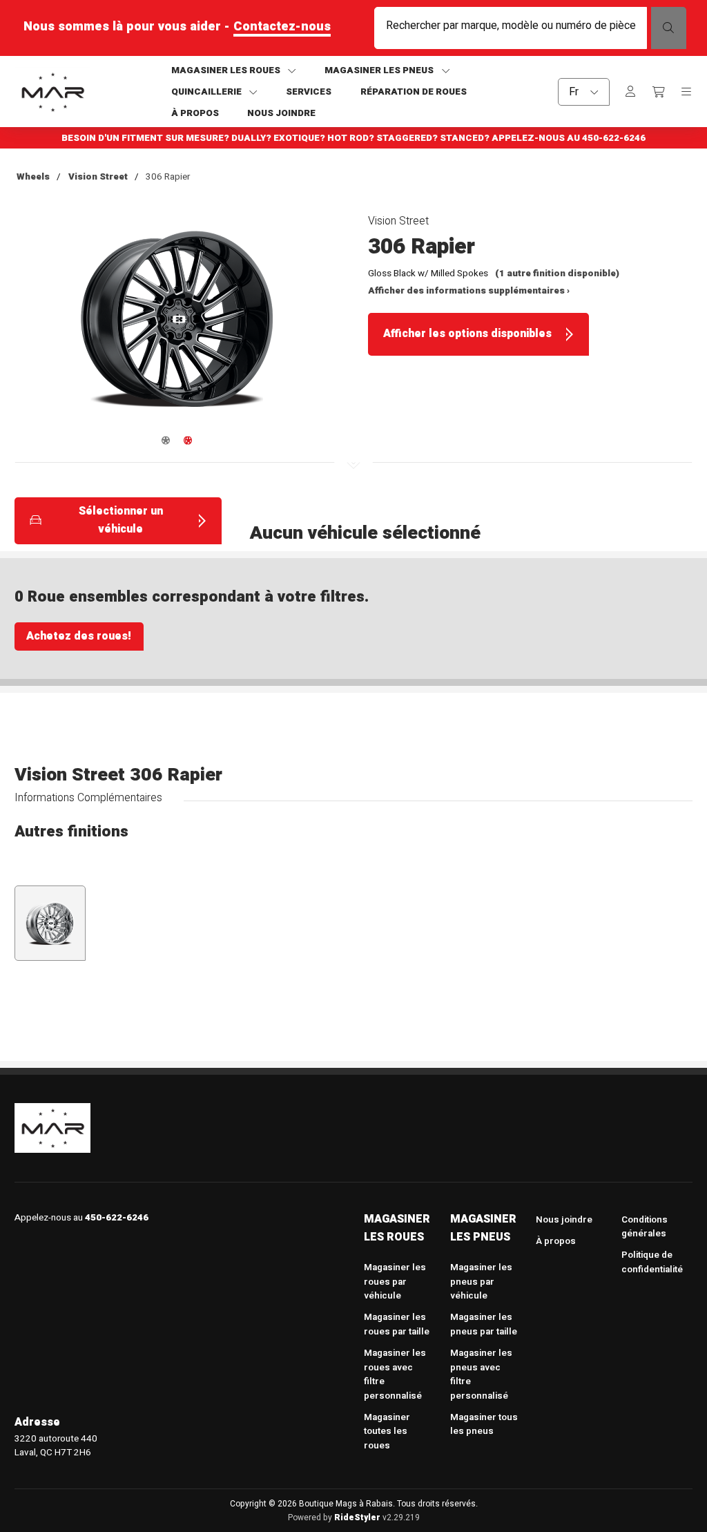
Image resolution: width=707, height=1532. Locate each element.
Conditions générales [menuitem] (644, 1227)
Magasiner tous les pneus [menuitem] (484, 1424)
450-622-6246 (614, 138)
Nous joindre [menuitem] (564, 1220)
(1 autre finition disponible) (557, 273)
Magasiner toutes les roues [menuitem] (387, 1431)
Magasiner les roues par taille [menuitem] (396, 1324)
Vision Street (98, 177)
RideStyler (357, 1517)
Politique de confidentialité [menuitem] (652, 1262)
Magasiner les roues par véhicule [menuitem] (395, 1282)
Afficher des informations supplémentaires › (469, 291)
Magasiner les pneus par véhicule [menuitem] (481, 1282)
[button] (177, 327)
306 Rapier (168, 177)
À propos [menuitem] (556, 1241)
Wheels (33, 177)
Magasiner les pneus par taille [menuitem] (483, 1324)
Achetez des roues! (78, 636)
